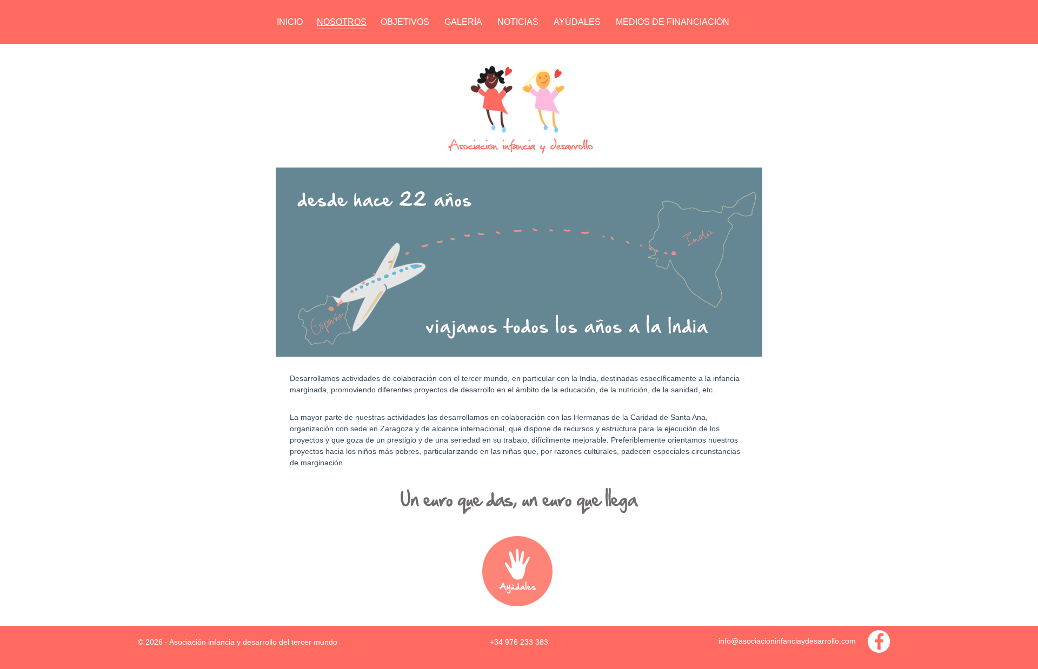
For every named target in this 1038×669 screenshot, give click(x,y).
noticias (517, 21)
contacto (301, 51)
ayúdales (577, 21)
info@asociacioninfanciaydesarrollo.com (787, 641)
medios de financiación (672, 21)
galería (463, 21)
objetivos (405, 21)
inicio (290, 21)
